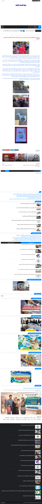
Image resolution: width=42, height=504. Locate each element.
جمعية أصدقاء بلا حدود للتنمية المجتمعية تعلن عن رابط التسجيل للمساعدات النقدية (23, 220)
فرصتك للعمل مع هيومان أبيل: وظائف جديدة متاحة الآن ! (28, 254)
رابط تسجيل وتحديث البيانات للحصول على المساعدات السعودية (26, 224)
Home (39, 35)
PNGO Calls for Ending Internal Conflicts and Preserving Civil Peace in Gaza (29, 195)
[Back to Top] (1, 502)
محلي (29, 419)
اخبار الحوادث (39, 417)
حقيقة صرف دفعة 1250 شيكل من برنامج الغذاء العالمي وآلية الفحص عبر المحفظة (29, 235)
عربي (32, 419)
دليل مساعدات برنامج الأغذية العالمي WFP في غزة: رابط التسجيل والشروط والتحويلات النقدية (27, 240)
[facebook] (2, 1)
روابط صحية (12, 417)
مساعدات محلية (12, 419)
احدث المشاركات (31, 242)
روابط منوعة (39, 419)
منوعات (4, 419)
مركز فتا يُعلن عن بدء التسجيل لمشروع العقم (29, 495)
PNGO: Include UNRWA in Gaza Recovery (34, 197)
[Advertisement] (21, 17)
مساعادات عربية (24, 419)
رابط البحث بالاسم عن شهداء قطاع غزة (34, 159)
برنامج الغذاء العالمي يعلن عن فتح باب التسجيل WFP (28, 259)
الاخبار (31, 417)
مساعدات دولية (18, 419)
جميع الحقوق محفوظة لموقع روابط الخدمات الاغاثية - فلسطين (31, 502)
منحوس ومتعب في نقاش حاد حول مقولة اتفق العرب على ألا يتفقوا (9, 159)
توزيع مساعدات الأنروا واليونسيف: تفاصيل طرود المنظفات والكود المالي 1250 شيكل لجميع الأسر (26, 237)
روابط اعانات (17, 417)
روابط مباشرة (7, 417)
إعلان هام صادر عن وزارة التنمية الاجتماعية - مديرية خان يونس (27, 435)
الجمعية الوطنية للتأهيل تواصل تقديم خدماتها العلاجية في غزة (23, 30)
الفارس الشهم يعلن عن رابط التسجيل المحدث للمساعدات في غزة (26, 207)
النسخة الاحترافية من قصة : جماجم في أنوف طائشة (21, 159)
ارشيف (34, 417)
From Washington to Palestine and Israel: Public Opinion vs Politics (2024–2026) (28, 196)
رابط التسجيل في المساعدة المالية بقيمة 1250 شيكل (28, 203)
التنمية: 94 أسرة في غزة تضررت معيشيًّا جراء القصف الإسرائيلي (26, 440)
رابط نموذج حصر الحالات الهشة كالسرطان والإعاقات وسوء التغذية (26, 228)
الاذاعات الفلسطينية (11, 242)
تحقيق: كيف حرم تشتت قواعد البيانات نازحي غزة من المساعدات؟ (31, 236)
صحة (35, 419)
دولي (21, 417)
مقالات (37, 35)
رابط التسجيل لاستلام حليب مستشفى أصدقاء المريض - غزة (27, 485)
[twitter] (3, 1)
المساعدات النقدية (26, 417)
